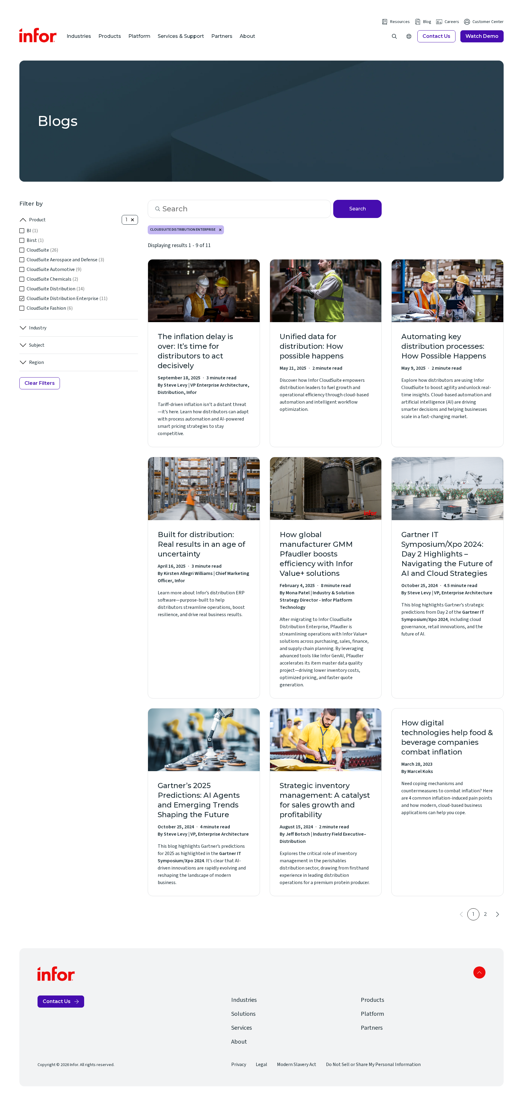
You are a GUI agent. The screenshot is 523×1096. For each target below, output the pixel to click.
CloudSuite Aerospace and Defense (65, 259)
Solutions (243, 1014)
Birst (35, 240)
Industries (79, 36)
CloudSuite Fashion (50, 308)
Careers (452, 22)
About (247, 36)
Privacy (238, 1064)
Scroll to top (479, 972)
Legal (261, 1064)
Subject (36, 345)
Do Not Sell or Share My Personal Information (373, 1064)
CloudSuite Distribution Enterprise (67, 298)
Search (357, 209)
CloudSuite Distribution (55, 289)
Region (36, 362)
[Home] (38, 35)
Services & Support (181, 36)
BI (32, 230)
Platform (139, 36)
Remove (220, 229)
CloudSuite (42, 250)
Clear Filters (40, 383)
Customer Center (488, 22)
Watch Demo (481, 36)
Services (241, 1028)
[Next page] (498, 914)
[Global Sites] (409, 36)
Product (37, 219)
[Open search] (394, 36)
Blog (427, 22)
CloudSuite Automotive (54, 269)
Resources (400, 22)
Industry (37, 328)
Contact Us (436, 36)
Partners (221, 36)
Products (109, 36)
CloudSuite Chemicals (52, 279)
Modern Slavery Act (296, 1064)
